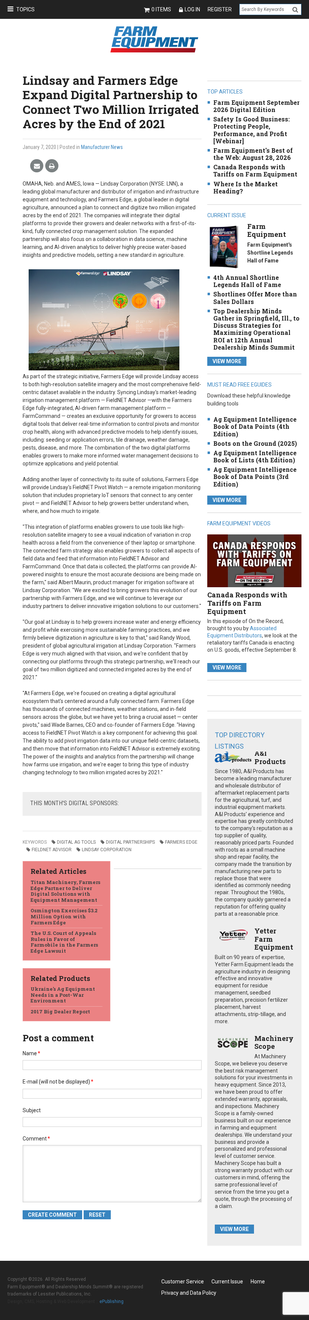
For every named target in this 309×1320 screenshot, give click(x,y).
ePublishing (111, 1301)
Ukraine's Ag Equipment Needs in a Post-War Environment (63, 994)
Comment (36, 1139)
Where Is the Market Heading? (245, 187)
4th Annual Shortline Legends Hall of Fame (247, 281)
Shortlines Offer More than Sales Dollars (255, 297)
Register (220, 9)
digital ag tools (76, 842)
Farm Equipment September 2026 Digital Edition (256, 106)
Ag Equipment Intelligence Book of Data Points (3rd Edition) (255, 476)
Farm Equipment (266, 230)
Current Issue (227, 1282)
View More (227, 361)
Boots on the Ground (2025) (255, 443)
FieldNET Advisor (52, 849)
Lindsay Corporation (107, 849)
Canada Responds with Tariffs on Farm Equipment (255, 170)
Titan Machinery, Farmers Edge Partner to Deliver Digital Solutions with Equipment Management (65, 891)
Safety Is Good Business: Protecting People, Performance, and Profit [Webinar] (251, 130)
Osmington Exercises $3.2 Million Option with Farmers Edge (64, 916)
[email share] (36, 166)
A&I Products (270, 757)
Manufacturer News (102, 147)
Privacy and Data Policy (188, 1293)
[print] (51, 166)
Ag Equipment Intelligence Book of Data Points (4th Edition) (255, 426)
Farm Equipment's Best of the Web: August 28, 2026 (253, 153)
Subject (32, 1110)
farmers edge (181, 842)
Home (258, 1282)
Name (31, 1053)
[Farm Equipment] (223, 246)
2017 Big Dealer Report (60, 1011)
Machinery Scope (274, 1042)
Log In (192, 9)
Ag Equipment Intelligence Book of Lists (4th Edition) (255, 456)
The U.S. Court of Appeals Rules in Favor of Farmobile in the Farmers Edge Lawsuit (64, 942)
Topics (25, 9)
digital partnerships (130, 842)
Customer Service (182, 1282)
